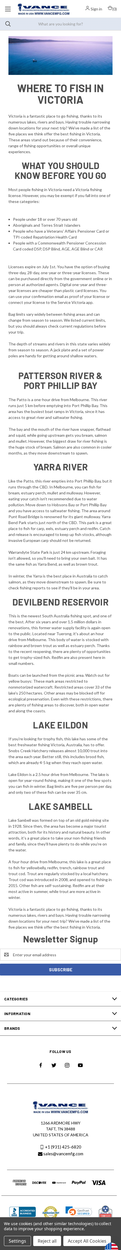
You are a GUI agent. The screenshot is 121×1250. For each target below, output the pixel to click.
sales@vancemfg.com (63, 1153)
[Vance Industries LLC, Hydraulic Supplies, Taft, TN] (22, 1213)
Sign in (96, 9)
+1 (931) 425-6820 (63, 1147)
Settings (17, 1241)
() (114, 9)
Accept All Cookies (87, 1241)
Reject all (47, 1241)
